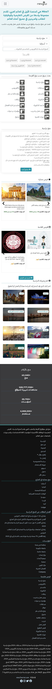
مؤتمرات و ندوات (40, 601)
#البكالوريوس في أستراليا (17, 66)
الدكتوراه (43, 590)
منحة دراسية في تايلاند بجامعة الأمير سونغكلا (40, 206)
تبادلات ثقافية (41, 618)
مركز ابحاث (42, 555)
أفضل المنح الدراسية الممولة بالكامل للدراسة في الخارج (28, 519)
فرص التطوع (41, 628)
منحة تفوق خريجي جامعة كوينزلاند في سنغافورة (40, 254)
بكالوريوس (42, 584)
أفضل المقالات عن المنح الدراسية (38, 511)
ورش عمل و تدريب (39, 597)
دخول (44, 471)
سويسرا (43, 497)
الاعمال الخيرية (41, 568)
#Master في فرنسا (26, 60)
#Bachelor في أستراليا (34, 66)
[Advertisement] (26, 682)
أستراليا (43, 483)
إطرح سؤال (42, 454)
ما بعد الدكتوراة (41, 631)
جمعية (43, 562)
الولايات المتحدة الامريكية (37, 494)
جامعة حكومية (41, 548)
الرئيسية (43, 441)
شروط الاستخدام (40, 465)
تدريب (44, 621)
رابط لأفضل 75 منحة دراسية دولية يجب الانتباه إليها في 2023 (25, 536)
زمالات (43, 594)
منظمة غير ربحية (40, 545)
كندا (44, 504)
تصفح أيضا (25, 169)
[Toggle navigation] (5, 3)
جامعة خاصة (41, 551)
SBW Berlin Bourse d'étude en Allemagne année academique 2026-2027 (14, 207)
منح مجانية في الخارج (43, 479)
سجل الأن (42, 475)
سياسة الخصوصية (39, 461)
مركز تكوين (42, 565)
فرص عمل (42, 624)
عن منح (43, 444)
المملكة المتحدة (40, 490)
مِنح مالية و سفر (40, 611)
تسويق (43, 468)
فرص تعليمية (46, 576)
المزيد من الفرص (25, 278)
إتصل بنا (43, 458)
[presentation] (3, 203)
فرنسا (44, 500)
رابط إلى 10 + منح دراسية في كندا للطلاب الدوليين (30, 516)
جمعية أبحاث (41, 558)
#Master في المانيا (11, 60)
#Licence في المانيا (40, 60)
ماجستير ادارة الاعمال (39, 638)
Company (42, 572)
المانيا (44, 487)
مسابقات (43, 604)
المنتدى (43, 451)
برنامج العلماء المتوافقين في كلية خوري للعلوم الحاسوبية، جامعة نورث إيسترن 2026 (14, 259)
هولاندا (43, 507)
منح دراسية (42, 580)
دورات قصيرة (41, 634)
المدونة (43, 448)
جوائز (44, 607)
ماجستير (43, 587)
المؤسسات (46, 540)
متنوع (44, 614)
